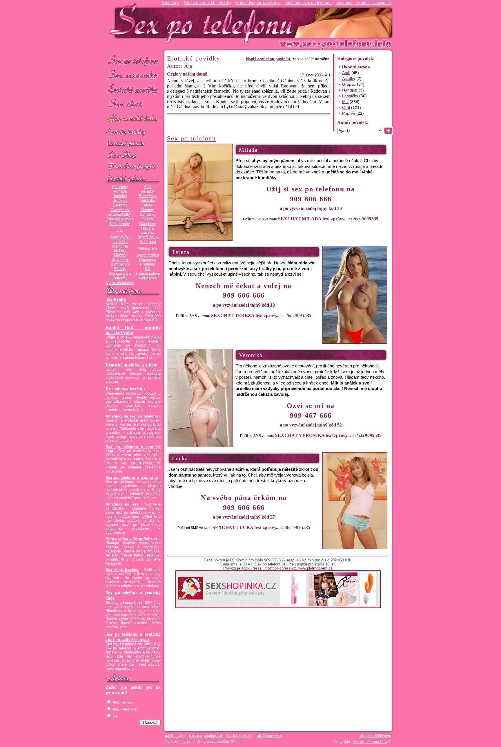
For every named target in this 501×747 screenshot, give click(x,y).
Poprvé (348, 113)
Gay (120, 230)
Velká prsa (148, 278)
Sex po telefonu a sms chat (132, 478)
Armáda (120, 191)
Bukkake (147, 201)
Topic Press (251, 568)
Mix (345, 101)
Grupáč (349, 84)
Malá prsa (147, 242)
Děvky (147, 205)
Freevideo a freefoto (125, 388)
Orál (346, 107)
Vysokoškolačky (120, 283)
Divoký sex (120, 210)
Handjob (349, 90)
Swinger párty (120, 274)
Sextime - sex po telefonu (308, 2)
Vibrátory (170, 2)
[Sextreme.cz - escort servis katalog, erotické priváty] (133, 144)
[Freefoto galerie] (133, 178)
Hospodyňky (120, 237)
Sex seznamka (133, 74)
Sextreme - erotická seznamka (363, 2)
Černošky (148, 215)
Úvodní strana (356, 67)
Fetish (147, 219)
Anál (147, 187)
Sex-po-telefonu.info (370, 741)
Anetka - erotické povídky (207, 2)
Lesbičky (120, 242)
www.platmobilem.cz (315, 568)
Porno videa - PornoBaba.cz (132, 539)
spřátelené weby (270, 735)
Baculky (120, 196)
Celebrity (120, 205)
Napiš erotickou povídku (268, 59)
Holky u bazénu (147, 230)
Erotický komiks (120, 219)
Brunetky (120, 201)
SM (147, 269)
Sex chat (133, 104)
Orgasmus (147, 260)
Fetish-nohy (120, 224)
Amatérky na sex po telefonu (132, 416)
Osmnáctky (120, 264)
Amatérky (120, 187)
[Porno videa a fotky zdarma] (133, 167)
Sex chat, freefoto (122, 570)
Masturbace (147, 248)
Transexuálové (147, 274)
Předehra (147, 264)
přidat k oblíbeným (375, 735)
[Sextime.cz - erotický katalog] (133, 132)
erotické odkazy (239, 735)
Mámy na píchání (120, 248)
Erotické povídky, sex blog (131, 364)
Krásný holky (148, 237)
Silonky (120, 269)
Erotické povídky (133, 89)
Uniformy (120, 278)
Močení (120, 255)
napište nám (174, 735)
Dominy (147, 210)
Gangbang (147, 224)
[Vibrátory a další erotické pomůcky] (133, 155)
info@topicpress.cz (280, 568)
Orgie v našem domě (187, 74)
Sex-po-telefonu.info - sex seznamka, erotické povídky (203, 22)
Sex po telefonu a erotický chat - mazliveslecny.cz (133, 637)
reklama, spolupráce (205, 735)
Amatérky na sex (122, 504)
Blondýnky (148, 196)
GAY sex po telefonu (133, 119)
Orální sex (120, 260)
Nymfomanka (148, 255)
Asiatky (147, 191)
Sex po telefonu (133, 60)
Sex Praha (116, 299)
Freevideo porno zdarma (258, 2)
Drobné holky (120, 215)
